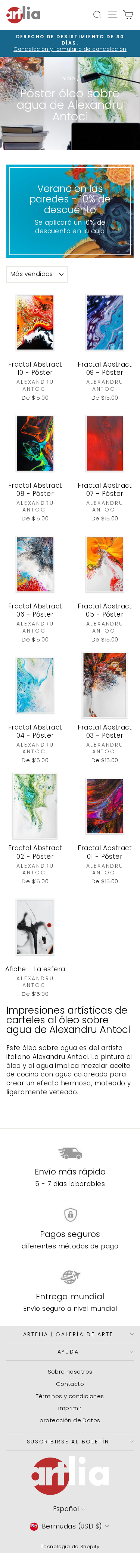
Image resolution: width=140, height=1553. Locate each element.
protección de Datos (70, 1420)
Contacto (70, 1384)
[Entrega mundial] (70, 1277)
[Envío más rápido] (70, 1152)
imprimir (69, 1408)
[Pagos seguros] (70, 1215)
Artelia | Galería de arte (68, 1334)
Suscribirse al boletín (68, 1441)
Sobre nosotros (70, 1371)
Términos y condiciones (70, 1396)
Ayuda (68, 1351)
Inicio (67, 78)
